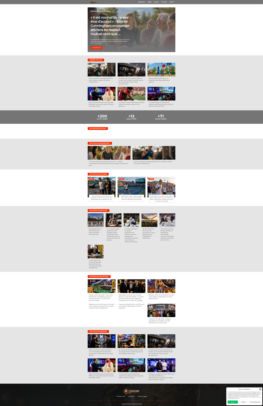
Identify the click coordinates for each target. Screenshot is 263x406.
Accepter (232, 402)
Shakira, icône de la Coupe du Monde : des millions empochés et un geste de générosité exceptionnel (101, 306)
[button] (260, 389)
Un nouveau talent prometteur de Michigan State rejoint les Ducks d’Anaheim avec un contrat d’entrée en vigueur (113, 234)
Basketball (141, 2)
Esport (172, 2)
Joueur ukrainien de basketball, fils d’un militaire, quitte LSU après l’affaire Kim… (101, 80)
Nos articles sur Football (99, 276)
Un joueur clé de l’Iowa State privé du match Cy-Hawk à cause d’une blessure (131, 104)
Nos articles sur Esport (98, 331)
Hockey (156, 2)
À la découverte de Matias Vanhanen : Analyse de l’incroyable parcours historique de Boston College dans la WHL (167, 234)
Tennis (149, 2)
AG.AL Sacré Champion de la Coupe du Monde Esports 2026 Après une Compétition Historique (131, 351)
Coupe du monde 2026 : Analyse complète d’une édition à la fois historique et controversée (160, 320)
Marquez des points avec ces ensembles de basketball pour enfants (159, 80)
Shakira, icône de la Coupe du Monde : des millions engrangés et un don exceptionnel (161, 296)
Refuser (244, 402)
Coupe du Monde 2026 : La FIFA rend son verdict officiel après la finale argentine (131, 306)
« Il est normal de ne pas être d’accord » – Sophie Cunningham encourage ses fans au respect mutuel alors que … (110, 25)
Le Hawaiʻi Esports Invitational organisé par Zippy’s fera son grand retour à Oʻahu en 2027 (161, 104)
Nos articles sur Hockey (98, 210)
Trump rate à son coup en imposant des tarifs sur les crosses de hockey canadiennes (95, 264)
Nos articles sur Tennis (98, 174)
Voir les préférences (255, 402)
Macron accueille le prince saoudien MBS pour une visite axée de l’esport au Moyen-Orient (101, 104)
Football (164, 2)
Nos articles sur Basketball (100, 143)
